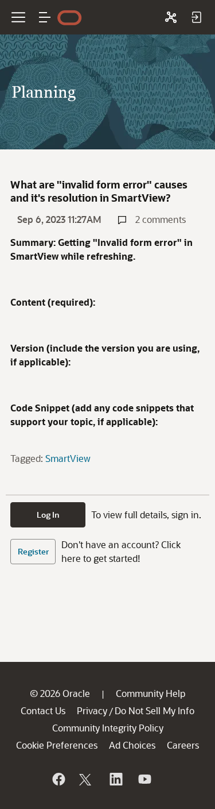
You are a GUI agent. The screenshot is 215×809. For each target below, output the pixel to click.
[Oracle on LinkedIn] (115, 779)
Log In (48, 514)
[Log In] (196, 17)
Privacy (92, 710)
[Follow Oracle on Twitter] (86, 779)
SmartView (68, 458)
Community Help (150, 693)
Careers (183, 745)
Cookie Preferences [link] (56, 745)
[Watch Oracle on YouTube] (143, 779)
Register (33, 551)
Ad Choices (132, 745)
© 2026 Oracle (60, 693)
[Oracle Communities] (171, 17)
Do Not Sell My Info (154, 710)
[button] (44, 17)
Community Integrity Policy (107, 728)
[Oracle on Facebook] (57, 779)
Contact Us (43, 710)
